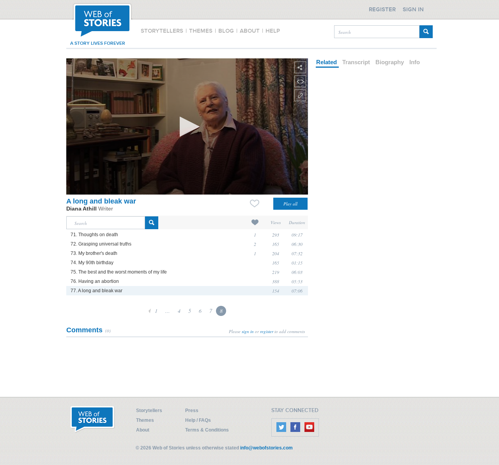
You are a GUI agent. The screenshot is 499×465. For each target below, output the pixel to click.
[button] (187, 127)
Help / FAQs (198, 420)
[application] (187, 126)
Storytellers (149, 410)
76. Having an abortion (95, 281)
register (266, 331)
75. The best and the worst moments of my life (119, 272)
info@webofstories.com (266, 448)
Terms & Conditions (207, 430)
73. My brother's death (94, 253)
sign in (248, 331)
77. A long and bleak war (96, 290)
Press (191, 410)
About (142, 430)
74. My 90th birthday (92, 262)
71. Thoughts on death (94, 234)
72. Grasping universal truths (101, 244)
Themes (145, 420)
